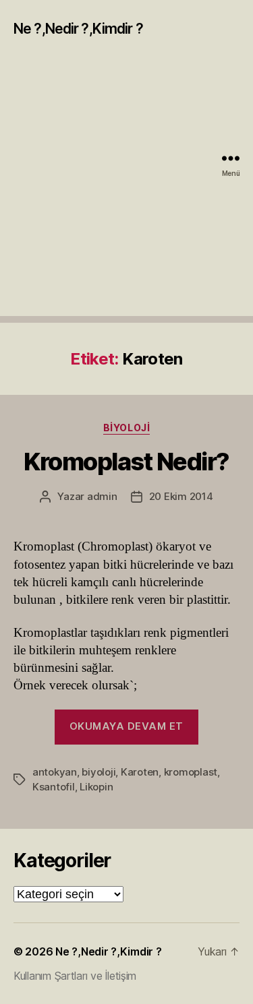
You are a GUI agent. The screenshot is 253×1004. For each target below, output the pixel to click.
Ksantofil (53, 786)
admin (102, 496)
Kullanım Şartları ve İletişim (74, 975)
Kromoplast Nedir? (126, 461)
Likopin (96, 786)
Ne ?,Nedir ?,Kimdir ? (78, 29)
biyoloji (98, 771)
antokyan (54, 771)
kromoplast (190, 771)
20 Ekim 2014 (181, 496)
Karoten (140, 771)
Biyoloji (126, 427)
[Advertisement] (126, 189)
